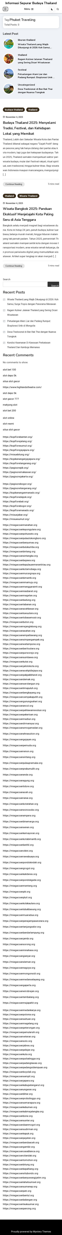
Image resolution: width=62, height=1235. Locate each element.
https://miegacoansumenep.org (20, 1186)
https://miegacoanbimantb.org (19, 577)
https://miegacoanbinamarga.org (21, 821)
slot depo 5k (9, 375)
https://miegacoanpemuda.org (19, 745)
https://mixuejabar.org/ (15, 514)
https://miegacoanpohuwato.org (20, 533)
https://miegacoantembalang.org (21, 997)
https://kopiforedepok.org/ (17, 497)
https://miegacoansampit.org (19, 1076)
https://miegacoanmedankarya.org (22, 1010)
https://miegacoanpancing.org (19, 1208)
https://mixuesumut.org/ (16, 519)
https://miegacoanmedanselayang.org (23, 979)
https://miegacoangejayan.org (19, 739)
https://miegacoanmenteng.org (20, 885)
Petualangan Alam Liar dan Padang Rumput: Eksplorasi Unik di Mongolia (36, 77)
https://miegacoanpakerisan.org (20, 714)
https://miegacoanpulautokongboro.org (24, 538)
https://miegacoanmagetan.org (20, 595)
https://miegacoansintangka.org (20, 555)
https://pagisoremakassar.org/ (19, 472)
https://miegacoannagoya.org (19, 967)
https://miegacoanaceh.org (17, 792)
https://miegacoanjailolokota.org (21, 666)
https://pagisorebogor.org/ (17, 483)
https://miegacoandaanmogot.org (21, 1124)
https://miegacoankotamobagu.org (22, 569)
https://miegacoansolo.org (17, 1041)
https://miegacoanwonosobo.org (21, 809)
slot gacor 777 (11, 398)
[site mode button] (52, 9)
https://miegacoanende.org (18, 774)
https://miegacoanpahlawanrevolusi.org (24, 710)
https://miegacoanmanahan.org (20, 525)
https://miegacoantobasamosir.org (22, 617)
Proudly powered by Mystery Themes (31, 1231)
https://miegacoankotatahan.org (20, 803)
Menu (27, 8)
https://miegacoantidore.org (18, 786)
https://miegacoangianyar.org (19, 956)
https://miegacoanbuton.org (18, 622)
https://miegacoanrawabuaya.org (21, 856)
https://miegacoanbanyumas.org (20, 542)
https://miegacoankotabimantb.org (22, 839)
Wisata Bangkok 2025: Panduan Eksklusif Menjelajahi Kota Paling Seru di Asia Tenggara (28, 214)
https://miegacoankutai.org (17, 661)
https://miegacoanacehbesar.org (20, 608)
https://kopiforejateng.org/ (17, 441)
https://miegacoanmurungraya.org (21, 573)
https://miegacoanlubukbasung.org (22, 909)
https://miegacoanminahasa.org (20, 950)
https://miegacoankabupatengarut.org (23, 1085)
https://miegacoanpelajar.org (18, 1049)
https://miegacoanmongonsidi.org (21, 973)
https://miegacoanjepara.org (18, 1080)
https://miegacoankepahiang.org (20, 1168)
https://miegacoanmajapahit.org (20, 1002)
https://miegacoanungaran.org (19, 1089)
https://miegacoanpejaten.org (19, 1138)
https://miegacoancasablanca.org (21, 1151)
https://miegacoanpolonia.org (19, 1014)
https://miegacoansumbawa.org (20, 657)
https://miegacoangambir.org (19, 1146)
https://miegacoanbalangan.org (20, 1199)
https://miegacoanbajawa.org (19, 560)
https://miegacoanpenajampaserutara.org (25, 920)
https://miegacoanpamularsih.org (21, 1032)
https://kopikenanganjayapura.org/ (21, 459)
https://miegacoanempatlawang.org (22, 635)
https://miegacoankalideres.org (20, 874)
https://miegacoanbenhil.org (18, 844)
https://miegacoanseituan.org (19, 1018)
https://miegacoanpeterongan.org (21, 1027)
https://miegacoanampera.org (19, 815)
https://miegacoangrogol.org (18, 868)
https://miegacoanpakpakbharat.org (22, 674)
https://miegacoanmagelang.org (20, 1023)
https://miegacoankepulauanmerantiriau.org (26, 564)
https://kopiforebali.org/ (16, 501)
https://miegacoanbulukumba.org (21, 547)
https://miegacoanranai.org (18, 798)
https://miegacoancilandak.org (19, 1155)
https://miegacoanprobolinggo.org (21, 1098)
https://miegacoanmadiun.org (19, 719)
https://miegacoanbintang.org (19, 551)
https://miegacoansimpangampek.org (23, 639)
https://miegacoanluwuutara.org (20, 613)
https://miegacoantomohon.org (20, 1160)
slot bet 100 (9, 369)
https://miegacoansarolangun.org (21, 683)
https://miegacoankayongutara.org (22, 529)
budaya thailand (14, 109)
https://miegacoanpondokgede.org (22, 880)
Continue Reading (13, 184)
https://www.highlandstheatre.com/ (22, 387)
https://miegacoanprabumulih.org (21, 768)
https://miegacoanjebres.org (18, 1045)
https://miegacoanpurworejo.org (20, 652)
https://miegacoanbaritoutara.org (21, 648)
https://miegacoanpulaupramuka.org (22, 762)
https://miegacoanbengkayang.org (21, 692)
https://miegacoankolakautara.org (21, 903)
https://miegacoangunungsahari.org (22, 701)
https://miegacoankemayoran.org (21, 833)
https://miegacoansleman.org (19, 961)
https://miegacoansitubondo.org (20, 1173)
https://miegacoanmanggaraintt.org (22, 586)
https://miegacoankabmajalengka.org (23, 1111)
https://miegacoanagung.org (18, 780)
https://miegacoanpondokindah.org (22, 862)
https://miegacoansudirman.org (20, 1129)
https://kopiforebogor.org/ (17, 505)
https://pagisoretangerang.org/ (20, 488)
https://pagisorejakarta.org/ (18, 476)
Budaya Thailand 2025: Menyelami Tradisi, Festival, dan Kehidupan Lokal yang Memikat (29, 128)
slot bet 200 (9, 410)
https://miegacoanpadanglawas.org (22, 1063)
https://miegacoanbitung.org (18, 1164)
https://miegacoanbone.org (18, 1115)
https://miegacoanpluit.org (17, 897)
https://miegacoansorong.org (19, 944)
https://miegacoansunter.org (18, 1120)
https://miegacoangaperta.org (19, 985)
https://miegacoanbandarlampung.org (23, 932)
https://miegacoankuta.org (17, 1054)
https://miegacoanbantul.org (18, 1195)
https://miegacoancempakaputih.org (22, 696)
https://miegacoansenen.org (18, 827)
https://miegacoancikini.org (18, 850)
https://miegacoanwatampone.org (21, 644)
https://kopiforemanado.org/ (18, 510)
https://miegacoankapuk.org (18, 1133)
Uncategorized (26, 84)
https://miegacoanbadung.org (19, 599)
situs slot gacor (11, 381)
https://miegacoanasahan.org (19, 630)
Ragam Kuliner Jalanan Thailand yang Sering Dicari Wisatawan (32, 312)
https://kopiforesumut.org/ (17, 445)
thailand (22, 54)
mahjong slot (10, 404)
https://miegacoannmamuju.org (20, 582)
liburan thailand (26, 39)
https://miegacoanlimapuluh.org (20, 688)
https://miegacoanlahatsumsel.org (22, 1182)
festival (22, 69)
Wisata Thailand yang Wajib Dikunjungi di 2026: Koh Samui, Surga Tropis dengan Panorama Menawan (32, 301)
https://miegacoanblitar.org (18, 1093)
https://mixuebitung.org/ (16, 454)
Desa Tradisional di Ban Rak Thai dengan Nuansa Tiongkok (31, 334)
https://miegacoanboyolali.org (19, 1071)
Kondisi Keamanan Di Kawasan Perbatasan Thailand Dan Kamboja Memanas (28, 345)
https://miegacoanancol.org (18, 705)
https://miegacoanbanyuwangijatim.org (24, 1177)
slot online (8, 417)
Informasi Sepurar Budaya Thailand (31, 3)
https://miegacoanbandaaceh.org (21, 1142)
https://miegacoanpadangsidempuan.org (25, 1067)
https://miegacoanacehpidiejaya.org (22, 670)
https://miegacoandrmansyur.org (21, 723)
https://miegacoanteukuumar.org (21, 1204)
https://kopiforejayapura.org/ (18, 450)
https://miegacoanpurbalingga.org (21, 1058)
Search (6, 279)
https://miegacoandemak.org (19, 679)
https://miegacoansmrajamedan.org (22, 727)
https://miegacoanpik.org (16, 891)
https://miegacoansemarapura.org (21, 1102)
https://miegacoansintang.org (19, 757)
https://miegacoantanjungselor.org (22, 926)
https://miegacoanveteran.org (19, 1036)
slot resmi (8, 423)
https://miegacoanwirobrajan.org (21, 991)
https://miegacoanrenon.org (18, 751)
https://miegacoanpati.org (17, 1190)
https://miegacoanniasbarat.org (20, 591)
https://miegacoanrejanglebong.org (22, 626)
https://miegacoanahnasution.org (21, 733)
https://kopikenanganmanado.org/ (21, 492)
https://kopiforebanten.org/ (18, 436)
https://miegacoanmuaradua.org (20, 915)
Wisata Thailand (28, 195)
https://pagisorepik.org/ (16, 467)
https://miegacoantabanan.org (19, 604)
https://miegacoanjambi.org (18, 938)
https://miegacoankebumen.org (20, 1107)
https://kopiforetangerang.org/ (19, 463)
